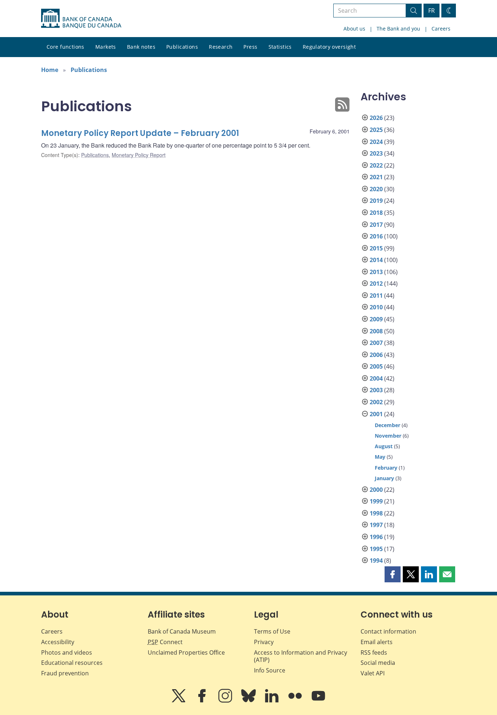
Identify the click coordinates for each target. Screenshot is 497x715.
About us (354, 28)
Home (49, 70)
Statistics (280, 46)
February (386, 467)
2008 (376, 331)
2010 (376, 307)
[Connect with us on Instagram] (226, 701)
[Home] (81, 18)
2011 (376, 296)
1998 (376, 513)
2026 (376, 118)
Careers (441, 28)
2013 (376, 272)
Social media (378, 663)
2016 (376, 236)
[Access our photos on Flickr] (295, 701)
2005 (376, 366)
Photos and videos (66, 652)
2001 (376, 414)
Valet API (373, 673)
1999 (376, 501)
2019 (376, 201)
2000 (376, 490)
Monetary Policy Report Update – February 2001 (140, 133)
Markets (105, 46)
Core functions (65, 46)
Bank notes (141, 46)
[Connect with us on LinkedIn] (272, 701)
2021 (376, 177)
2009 (376, 319)
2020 (376, 189)
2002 (376, 402)
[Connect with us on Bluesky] (249, 701)
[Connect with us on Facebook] (202, 701)
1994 (376, 561)
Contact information (388, 631)
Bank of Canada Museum (182, 631)
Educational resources (72, 663)
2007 (376, 343)
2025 (376, 130)
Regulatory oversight (329, 46)
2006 (376, 355)
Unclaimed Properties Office (186, 652)
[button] (393, 574)
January (384, 478)
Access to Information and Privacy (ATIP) (300, 656)
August (384, 446)
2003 (376, 390)
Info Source (269, 670)
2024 (376, 142)
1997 (376, 525)
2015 (376, 248)
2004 (376, 378)
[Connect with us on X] (179, 701)
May (380, 456)
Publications (182, 46)
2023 (376, 153)
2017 (376, 225)
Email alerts (377, 642)
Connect (165, 642)
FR (431, 11)
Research (220, 46)
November (388, 435)
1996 (376, 537)
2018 (376, 213)
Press (250, 46)
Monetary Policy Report (139, 154)
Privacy (264, 642)
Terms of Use (272, 631)
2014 (376, 260)
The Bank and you (398, 28)
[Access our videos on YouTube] (318, 701)
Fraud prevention (65, 673)
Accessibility (57, 642)
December (387, 425)
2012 (376, 284)
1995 (376, 549)
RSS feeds (374, 652)
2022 (376, 165)
